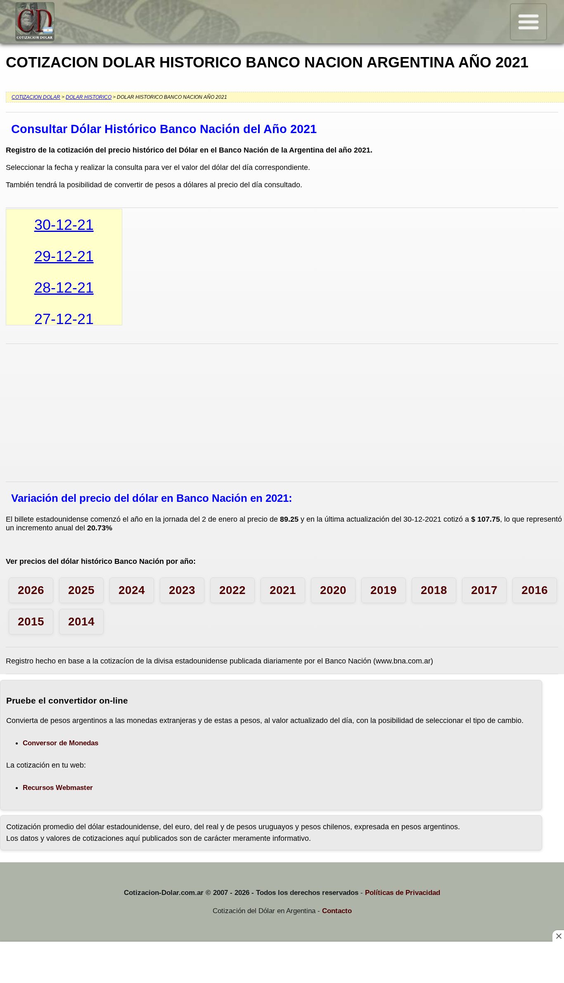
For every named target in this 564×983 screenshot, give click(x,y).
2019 (383, 590)
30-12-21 (64, 224)
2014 (81, 621)
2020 (333, 590)
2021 (283, 590)
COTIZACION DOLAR (36, 97)
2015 (31, 621)
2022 (232, 590)
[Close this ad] (558, 936)
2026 (31, 590)
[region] (282, 963)
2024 (131, 590)
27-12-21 (64, 318)
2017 (484, 590)
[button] (528, 22)
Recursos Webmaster (58, 788)
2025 (81, 590)
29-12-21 (64, 256)
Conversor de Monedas (60, 743)
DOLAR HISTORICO (88, 97)
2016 (534, 590)
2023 (182, 590)
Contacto (337, 911)
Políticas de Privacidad (402, 893)
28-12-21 (64, 287)
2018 (434, 590)
